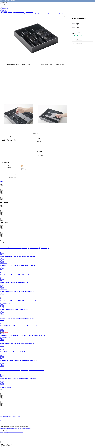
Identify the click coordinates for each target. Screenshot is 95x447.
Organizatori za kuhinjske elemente (29, 13)
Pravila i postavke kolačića (15, 443)
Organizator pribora (44, 13)
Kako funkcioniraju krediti (19, 432)
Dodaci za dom (8, 13)
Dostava (5, 432)
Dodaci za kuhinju (13, 13)
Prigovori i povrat (9, 432)
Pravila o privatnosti (8, 443)
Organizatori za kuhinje (20, 13)
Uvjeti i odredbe (2, 443)
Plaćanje (13, 432)
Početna (1, 13)
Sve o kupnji (2, 432)
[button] (79, 33)
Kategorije (4, 13)
